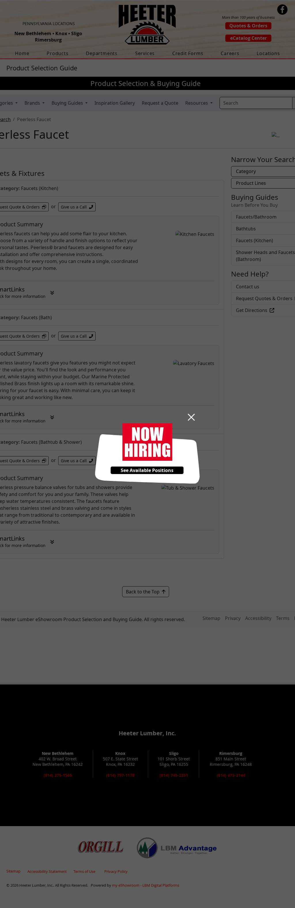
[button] (191, 417)
